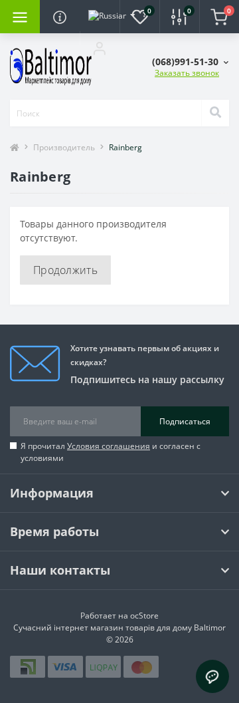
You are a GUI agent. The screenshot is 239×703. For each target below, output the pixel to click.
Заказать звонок (187, 72)
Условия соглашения (108, 446)
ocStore (144, 615)
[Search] (215, 113)
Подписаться (184, 421)
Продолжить (65, 270)
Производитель (64, 147)
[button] (100, 48)
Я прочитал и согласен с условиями (110, 452)
